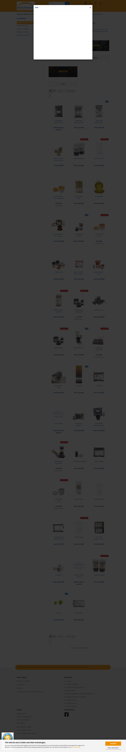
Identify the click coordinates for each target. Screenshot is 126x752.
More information (113, 748)
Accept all (113, 743)
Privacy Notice (76, 747)
